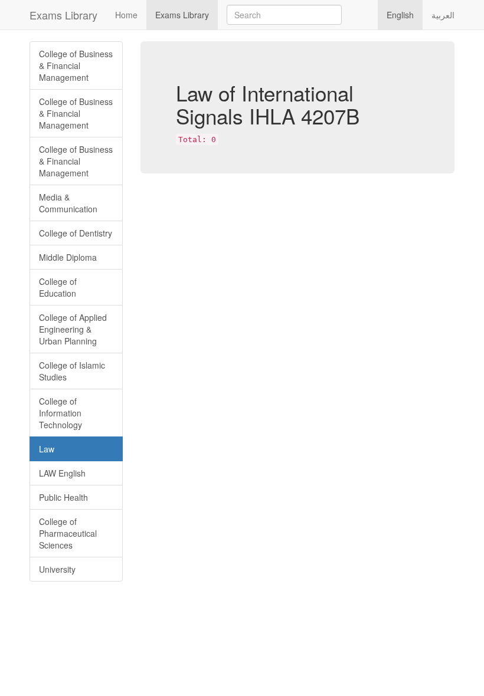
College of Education (58, 287)
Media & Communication (68, 203)
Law (46, 449)
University (57, 569)
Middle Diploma (68, 257)
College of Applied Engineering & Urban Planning (73, 329)
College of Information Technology (60, 413)
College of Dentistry (75, 233)
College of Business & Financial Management (76, 65)
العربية (442, 15)
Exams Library (63, 14)
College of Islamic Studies (72, 371)
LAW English (62, 473)
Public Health (63, 497)
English (400, 15)
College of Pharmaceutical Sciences (68, 533)
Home (126, 15)
